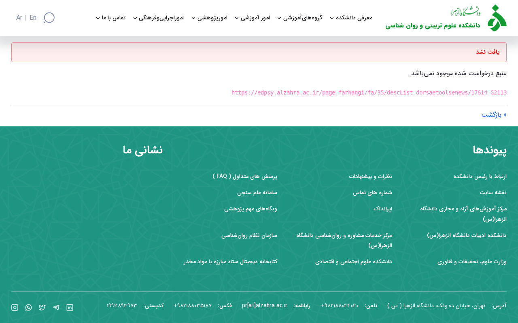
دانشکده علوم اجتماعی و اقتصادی (353, 262)
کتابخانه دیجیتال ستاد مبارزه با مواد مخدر (230, 262)
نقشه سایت (493, 193)
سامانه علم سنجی (257, 193)
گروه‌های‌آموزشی (303, 18)
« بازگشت (494, 115)
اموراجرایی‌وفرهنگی (161, 18)
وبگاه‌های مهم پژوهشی (250, 209)
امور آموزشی (255, 18)
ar (19, 18)
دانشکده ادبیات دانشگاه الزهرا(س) (467, 235)
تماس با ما (113, 18)
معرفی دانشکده (354, 18)
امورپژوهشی (212, 18)
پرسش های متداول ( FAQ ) (244, 176)
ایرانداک (383, 209)
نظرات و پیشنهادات (370, 176)
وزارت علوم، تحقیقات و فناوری (472, 262)
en (33, 18)
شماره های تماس (372, 193)
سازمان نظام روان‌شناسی (249, 235)
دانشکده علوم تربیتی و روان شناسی (432, 25)
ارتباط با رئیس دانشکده (480, 176)
